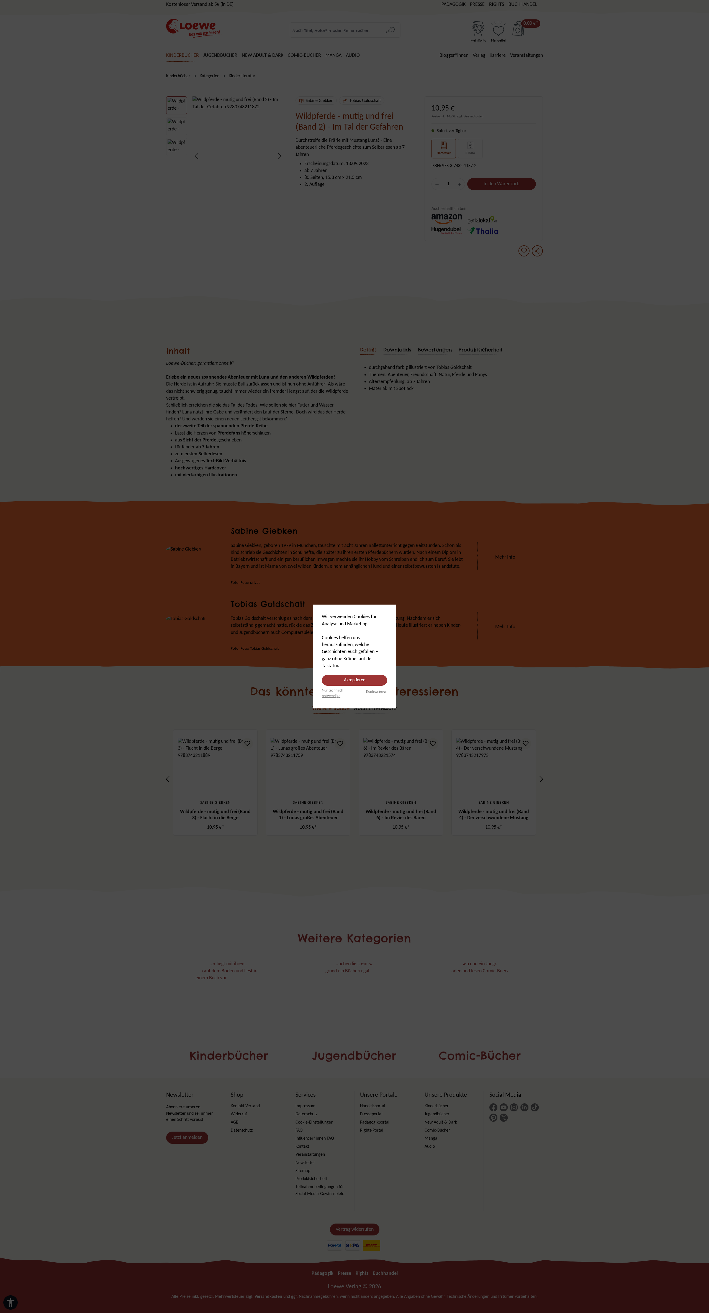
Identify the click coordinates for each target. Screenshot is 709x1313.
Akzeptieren (354, 680)
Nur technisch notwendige (332, 693)
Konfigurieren (376, 692)
